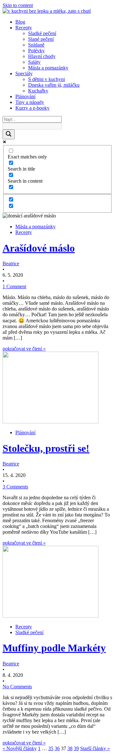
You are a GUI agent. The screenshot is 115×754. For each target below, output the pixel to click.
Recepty (23, 27)
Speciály (24, 73)
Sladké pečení (42, 33)
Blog (20, 22)
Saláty (34, 62)
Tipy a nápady (29, 102)
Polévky (36, 50)
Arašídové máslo (39, 248)
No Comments (17, 686)
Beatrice (11, 263)
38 (70, 748)
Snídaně (36, 45)
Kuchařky (38, 90)
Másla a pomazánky (48, 67)
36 (57, 748)
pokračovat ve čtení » (24, 348)
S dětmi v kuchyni (46, 79)
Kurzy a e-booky (32, 108)
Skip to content (18, 5)
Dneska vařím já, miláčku (54, 85)
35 (50, 748)
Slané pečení (41, 39)
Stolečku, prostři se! (46, 448)
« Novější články (20, 748)
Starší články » (95, 748)
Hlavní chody (42, 56)
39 (76, 748)
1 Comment (14, 286)
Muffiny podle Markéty (54, 648)
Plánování (25, 96)
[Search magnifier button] (9, 134)
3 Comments (15, 486)
